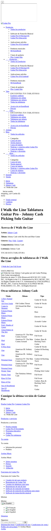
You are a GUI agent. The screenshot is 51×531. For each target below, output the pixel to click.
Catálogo (9, 202)
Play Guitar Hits (16, 57)
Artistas (8, 130)
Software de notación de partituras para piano (22, 491)
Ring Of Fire (6, 378)
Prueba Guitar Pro (7, 404)
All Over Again (7, 303)
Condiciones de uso (23, 525)
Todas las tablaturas (17, 102)
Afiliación (9, 468)
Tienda (8, 177)
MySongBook (15, 51)
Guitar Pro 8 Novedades (15, 429)
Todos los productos (18, 29)
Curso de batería (16, 145)
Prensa (8, 464)
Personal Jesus (6, 360)
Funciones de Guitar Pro (10, 472)
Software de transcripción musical (18, 493)
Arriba (3, 529)
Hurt (3, 336)
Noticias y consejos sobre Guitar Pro (24, 147)
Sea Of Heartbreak (5, 389)
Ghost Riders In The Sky (7, 331)
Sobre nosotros (11, 462)
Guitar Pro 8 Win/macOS (19, 36)
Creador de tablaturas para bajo (17, 484)
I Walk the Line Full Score (11, 266)
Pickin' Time (6, 371)
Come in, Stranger (4, 307)
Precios (13, 108)
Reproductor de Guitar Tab (16, 482)
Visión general (11, 200)
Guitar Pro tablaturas (13, 435)
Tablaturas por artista (18, 98)
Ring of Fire (5, 382)
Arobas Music (6, 453)
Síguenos (4, 516)
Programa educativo (13, 431)
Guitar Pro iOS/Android (19, 44)
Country (20, 241)
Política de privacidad (9, 527)
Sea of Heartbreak (8, 386)
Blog (7, 132)
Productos (9, 27)
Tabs (7, 91)
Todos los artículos (17, 134)
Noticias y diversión (17, 151)
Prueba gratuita (11, 427)
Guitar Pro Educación (18, 38)
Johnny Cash (12, 233)
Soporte (9, 175)
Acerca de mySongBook (19, 106)
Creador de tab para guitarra (16, 480)
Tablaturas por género (18, 100)
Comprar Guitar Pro (22, 404)
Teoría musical (15, 143)
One (3, 350)
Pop (10, 241)
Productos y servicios (9, 419)
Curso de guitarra (16, 149)
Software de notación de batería (17, 489)
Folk (14, 241)
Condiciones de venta (39, 525)
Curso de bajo (15, 141)
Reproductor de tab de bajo (16, 487)
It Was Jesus (5, 347)
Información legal (8, 525)
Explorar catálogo (17, 96)
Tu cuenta (4, 439)
